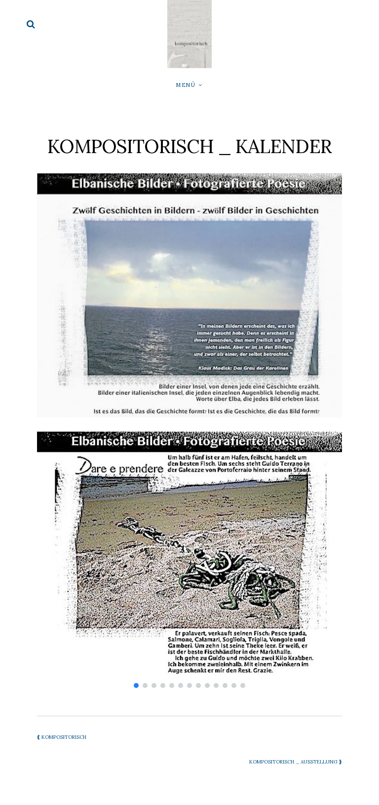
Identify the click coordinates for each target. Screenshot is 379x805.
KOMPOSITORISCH (61, 737)
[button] (136, 685)
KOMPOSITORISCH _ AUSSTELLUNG (295, 762)
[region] (189, 561)
